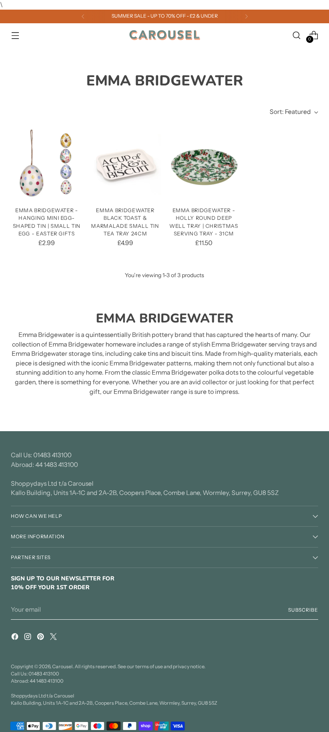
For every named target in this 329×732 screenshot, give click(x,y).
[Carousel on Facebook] (15, 638)
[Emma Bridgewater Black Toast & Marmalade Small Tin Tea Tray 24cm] (125, 164)
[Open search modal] (296, 35)
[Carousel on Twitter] (54, 638)
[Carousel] (164, 35)
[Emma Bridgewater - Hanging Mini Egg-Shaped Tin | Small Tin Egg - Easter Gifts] (47, 164)
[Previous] (83, 16)
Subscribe (303, 610)
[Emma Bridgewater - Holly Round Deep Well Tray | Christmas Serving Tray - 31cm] (204, 164)
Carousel (62, 666)
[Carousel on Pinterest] (41, 638)
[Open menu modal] (15, 35)
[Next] (246, 16)
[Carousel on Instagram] (28, 638)
